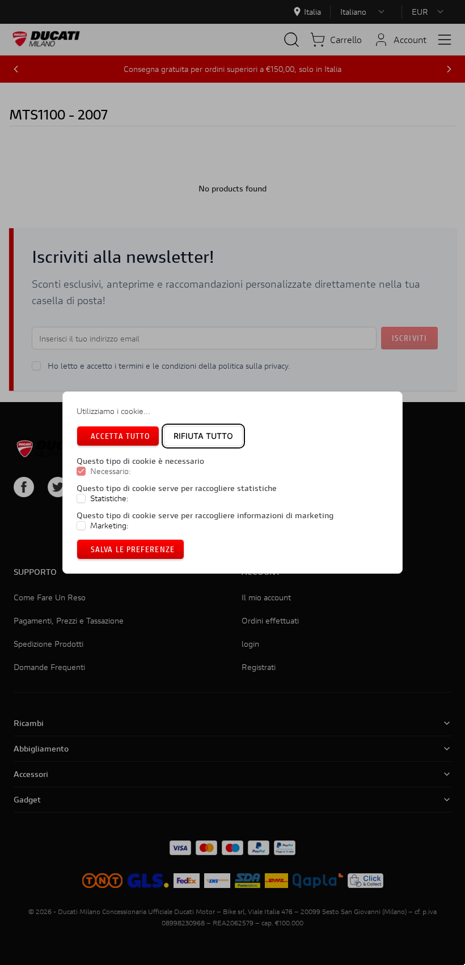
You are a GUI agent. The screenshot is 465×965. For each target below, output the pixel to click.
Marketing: (109, 526)
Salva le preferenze (133, 549)
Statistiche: (109, 498)
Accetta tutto (120, 435)
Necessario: (110, 471)
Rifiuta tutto (203, 436)
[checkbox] (81, 471)
